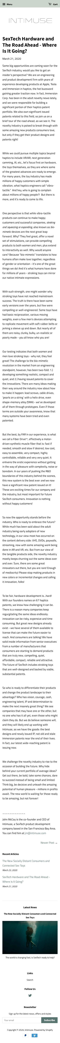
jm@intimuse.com (35, 833)
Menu (9, 4)
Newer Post (47, 843)
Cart (55, 4)
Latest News (30, 907)
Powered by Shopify (43, 1030)
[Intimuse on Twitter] (30, 996)
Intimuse (29, 1030)
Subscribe (49, 1020)
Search (30, 980)
